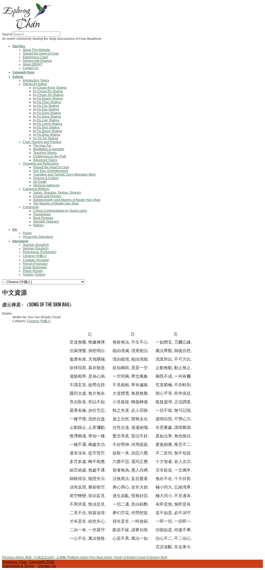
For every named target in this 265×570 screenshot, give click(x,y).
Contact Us (47, 566)
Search (7, 34)
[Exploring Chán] (28, 30)
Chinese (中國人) (39, 321)
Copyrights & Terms (18, 566)
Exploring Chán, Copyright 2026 (28, 562)
